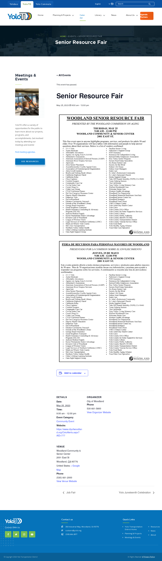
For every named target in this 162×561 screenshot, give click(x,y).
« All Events (63, 75)
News (113, 15)
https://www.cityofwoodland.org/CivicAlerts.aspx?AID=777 (69, 432)
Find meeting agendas (25, 152)
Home (40, 15)
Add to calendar (72, 372)
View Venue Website (66, 481)
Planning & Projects (62, 15)
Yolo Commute (43, 4)
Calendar (82, 16)
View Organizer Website (99, 412)
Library (98, 15)
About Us (130, 15)
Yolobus (14, 4)
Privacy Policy (149, 557)
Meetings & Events (132, 537)
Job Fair (70, 492)
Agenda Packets (144, 15)
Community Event (65, 421)
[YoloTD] (20, 16)
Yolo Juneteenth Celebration (135, 492)
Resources (155, 526)
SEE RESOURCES (30, 161)
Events (72, 36)
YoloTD (27, 4)
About (153, 535)
